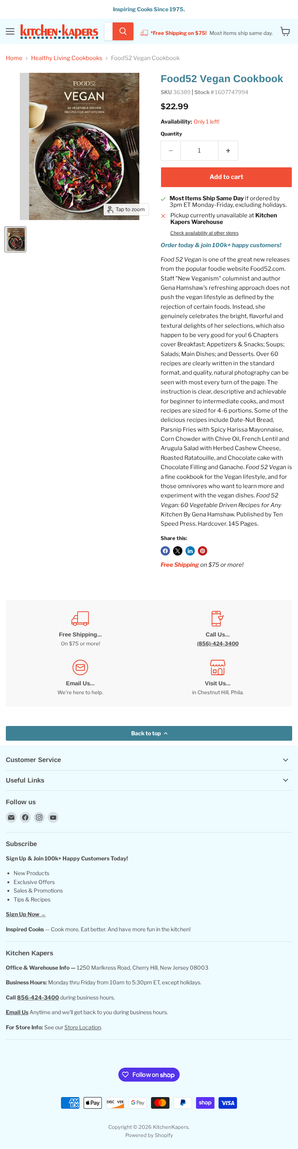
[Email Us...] (80, 678)
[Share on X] (177, 551)
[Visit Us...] (217, 678)
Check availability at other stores (204, 233)
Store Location (82, 1027)
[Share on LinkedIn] (190, 551)
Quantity (171, 134)
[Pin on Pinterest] (202, 551)
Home (14, 58)
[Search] (123, 31)
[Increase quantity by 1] (228, 151)
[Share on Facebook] (165, 551)
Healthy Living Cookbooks (66, 58)
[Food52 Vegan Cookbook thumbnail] (15, 239)
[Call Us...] (217, 629)
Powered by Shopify (149, 1135)
